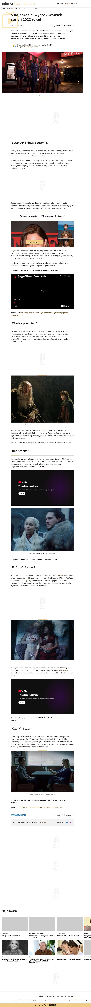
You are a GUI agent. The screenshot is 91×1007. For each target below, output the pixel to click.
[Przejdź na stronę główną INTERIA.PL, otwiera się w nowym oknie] (7, 3)
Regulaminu (37, 1000)
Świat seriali (10, 8)
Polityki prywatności (48, 1000)
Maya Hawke (15, 251)
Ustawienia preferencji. (59, 1000)
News (16, 8)
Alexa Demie (63, 670)
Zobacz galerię (33, 242)
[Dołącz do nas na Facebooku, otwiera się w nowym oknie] (67, 822)
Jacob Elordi (30, 670)
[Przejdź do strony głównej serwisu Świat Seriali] (24, 3)
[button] (74, 3)
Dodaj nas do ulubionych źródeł (34, 47)
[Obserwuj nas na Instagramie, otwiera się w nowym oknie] (70, 822)
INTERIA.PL (75, 1000)
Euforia (60, 575)
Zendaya (25, 580)
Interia (3, 8)
